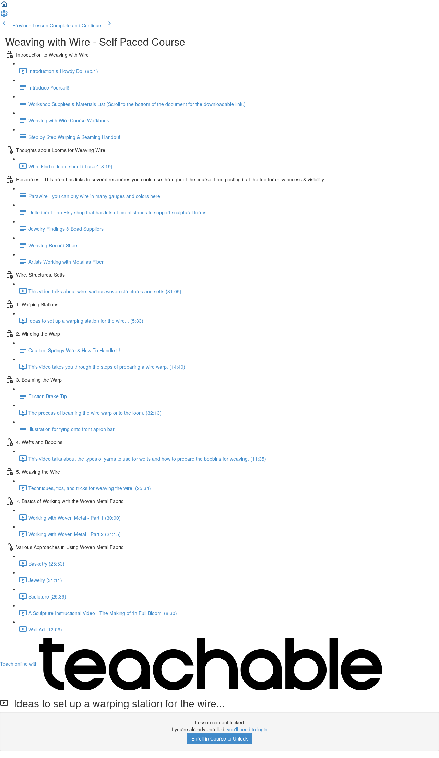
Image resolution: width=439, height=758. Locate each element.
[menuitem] (4, 15)
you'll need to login (247, 729)
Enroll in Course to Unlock (219, 738)
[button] (4, 6)
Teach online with (19, 663)
